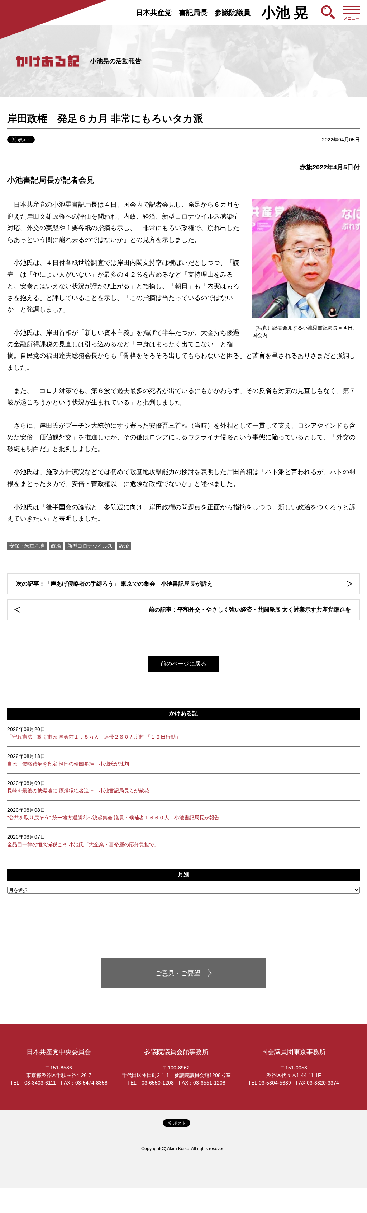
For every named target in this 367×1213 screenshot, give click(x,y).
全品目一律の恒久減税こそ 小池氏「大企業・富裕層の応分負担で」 (83, 840)
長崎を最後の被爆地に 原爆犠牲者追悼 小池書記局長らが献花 (78, 786)
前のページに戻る (183, 664)
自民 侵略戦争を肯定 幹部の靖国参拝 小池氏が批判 (68, 760)
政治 (56, 546)
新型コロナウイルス (90, 546)
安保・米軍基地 (26, 546)
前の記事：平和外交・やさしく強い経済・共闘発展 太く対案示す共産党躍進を (250, 609)
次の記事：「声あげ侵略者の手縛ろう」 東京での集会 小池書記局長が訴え (114, 584)
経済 (124, 546)
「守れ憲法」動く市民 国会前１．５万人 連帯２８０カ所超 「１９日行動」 (94, 733)
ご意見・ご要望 (177, 973)
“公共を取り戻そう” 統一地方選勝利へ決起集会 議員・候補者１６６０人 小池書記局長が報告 (113, 813)
